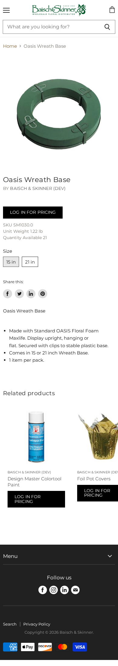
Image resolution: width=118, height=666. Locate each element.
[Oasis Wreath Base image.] (59, 111)
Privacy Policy (36, 624)
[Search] (107, 27)
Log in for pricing (33, 212)
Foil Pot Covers (93, 479)
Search (10, 624)
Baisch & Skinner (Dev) (38, 188)
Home (10, 46)
